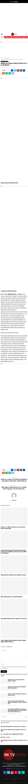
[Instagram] (12, 772)
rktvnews (3, 67)
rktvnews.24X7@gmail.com (16, 768)
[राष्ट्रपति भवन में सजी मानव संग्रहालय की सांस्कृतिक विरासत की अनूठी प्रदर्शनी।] (4, 688)
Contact (19, 782)
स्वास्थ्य (7, 61)
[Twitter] (8, 772)
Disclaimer (15, 782)
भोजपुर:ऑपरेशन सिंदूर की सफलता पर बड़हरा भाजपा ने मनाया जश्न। (14, 618)
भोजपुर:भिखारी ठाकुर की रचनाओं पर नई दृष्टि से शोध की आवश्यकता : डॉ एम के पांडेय (14, 741)
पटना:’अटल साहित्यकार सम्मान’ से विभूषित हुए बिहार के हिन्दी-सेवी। (12, 734)
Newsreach (20, 778)
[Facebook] (4, 772)
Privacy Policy (23, 782)
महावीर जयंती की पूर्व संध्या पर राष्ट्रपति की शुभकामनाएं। (12, 596)
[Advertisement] (14, 18)
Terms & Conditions (8, 782)
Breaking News (3, 61)
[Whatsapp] (23, 772)
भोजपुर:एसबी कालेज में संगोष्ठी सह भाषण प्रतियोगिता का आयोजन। (14, 575)
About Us (2, 782)
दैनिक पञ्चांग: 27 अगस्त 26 (5, 737)
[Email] (19, 772)
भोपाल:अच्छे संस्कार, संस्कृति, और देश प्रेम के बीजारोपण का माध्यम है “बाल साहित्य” (13, 730)
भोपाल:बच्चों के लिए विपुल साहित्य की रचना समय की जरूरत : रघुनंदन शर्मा (13, 726)
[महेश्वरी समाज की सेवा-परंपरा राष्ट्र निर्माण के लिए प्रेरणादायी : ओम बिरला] (4, 681)
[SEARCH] (25, 716)
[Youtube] (15, 772)
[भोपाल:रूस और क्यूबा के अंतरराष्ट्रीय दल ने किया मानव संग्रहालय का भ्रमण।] (4, 695)
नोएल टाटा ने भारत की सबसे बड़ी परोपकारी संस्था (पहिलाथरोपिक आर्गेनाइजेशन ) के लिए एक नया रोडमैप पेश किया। (17, 702)
